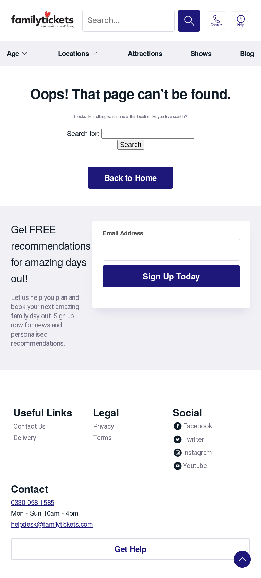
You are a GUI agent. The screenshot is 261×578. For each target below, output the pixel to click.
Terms (102, 438)
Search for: (83, 133)
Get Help (130, 549)
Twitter (193, 439)
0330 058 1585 (32, 502)
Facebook (197, 426)
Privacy (103, 426)
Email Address (123, 233)
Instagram (197, 452)
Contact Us (29, 426)
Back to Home (130, 177)
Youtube (195, 466)
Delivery (24, 438)
